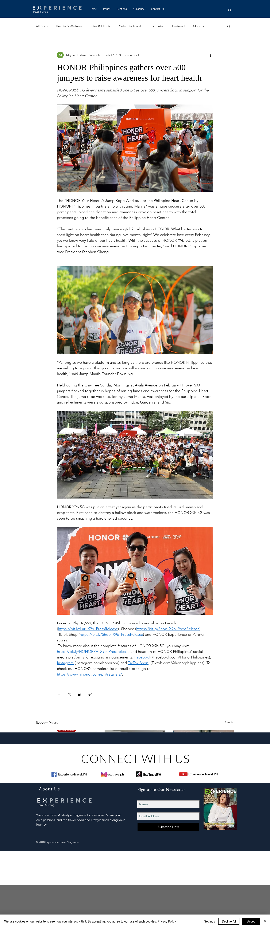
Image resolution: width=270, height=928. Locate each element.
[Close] (264, 921)
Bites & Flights (100, 26)
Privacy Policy (167, 921)
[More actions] (210, 55)
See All (229, 722)
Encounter (157, 26)
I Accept (251, 921)
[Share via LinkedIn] (80, 694)
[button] (122, 9)
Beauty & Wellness (69, 26)
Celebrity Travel (130, 26)
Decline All (229, 921)
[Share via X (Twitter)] (69, 694)
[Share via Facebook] (59, 694)
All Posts (42, 26)
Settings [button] (209, 921)
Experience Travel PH (203, 774)
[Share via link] (90, 694)
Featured (178, 26)
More (196, 26)
